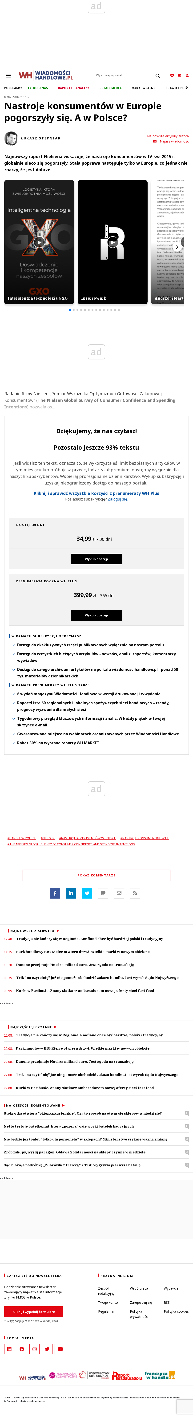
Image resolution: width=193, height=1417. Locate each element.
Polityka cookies (176, 1311)
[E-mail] (119, 893)
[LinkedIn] (9, 1349)
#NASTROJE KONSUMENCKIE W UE (145, 838)
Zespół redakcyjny (106, 1291)
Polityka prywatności (139, 1314)
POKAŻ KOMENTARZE (96, 875)
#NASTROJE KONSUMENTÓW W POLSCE (87, 838)
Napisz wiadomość (174, 141)
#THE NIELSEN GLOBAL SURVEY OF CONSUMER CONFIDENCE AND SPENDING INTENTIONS (71, 844)
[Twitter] (87, 893)
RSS (167, 1302)
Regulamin (106, 1311)
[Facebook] (55, 893)
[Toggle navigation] (8, 75)
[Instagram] (34, 1349)
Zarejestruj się (141, 1302)
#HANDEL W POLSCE (22, 838)
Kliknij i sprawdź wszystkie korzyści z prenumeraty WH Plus (96, 493)
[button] (70, 310)
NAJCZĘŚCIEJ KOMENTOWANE (33, 1105)
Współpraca (139, 1288)
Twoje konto (108, 1302)
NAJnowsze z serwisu (32, 931)
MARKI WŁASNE (143, 88)
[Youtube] (60, 1349)
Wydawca (171, 1288)
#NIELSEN (48, 838)
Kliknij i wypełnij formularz (34, 1312)
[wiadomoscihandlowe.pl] (45, 75)
